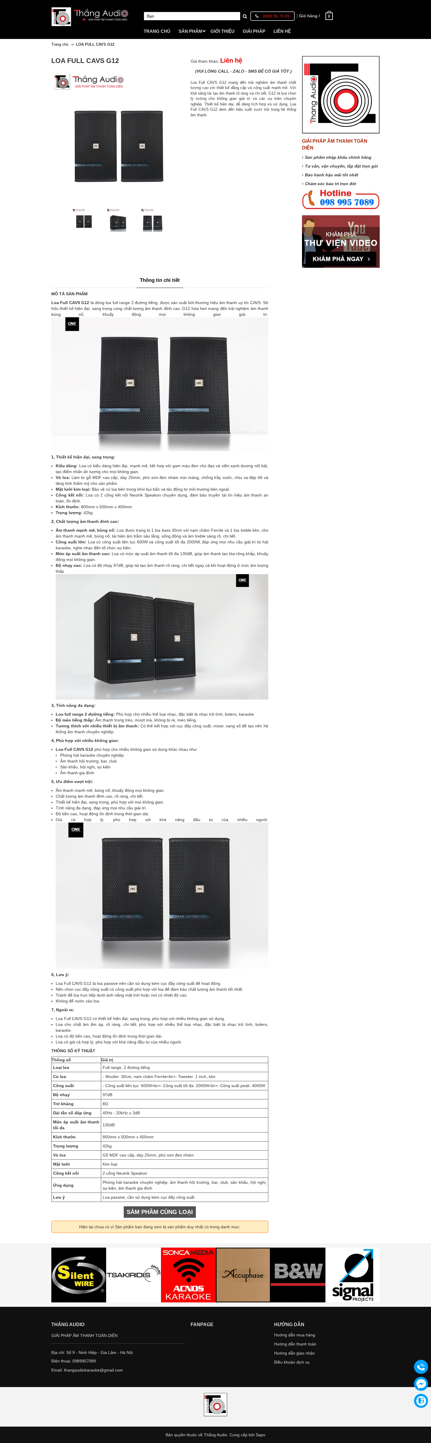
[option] (83, 220)
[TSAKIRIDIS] (78, 1275)
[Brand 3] (133, 1275)
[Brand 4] (188, 1275)
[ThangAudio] (90, 12)
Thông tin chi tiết (160, 280)
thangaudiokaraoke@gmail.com (93, 1370)
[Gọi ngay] (421, 1367)
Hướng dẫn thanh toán (295, 1344)
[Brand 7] (352, 1275)
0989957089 (84, 1361)
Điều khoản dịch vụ (292, 1362)
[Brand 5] (243, 1275)
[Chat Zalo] (421, 1400)
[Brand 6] (298, 1275)
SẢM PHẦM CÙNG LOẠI (160, 1212)
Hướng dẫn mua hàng (294, 1335)
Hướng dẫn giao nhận (294, 1353)
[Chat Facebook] (421, 1383)
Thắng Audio (215, 1434)
